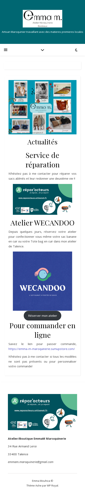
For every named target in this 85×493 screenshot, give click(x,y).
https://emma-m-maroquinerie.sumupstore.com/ (41, 349)
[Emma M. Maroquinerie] (42, 18)
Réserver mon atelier (42, 316)
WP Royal (52, 485)
